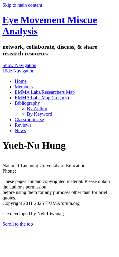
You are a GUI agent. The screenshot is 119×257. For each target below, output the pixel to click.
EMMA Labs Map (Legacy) (42, 97)
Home (21, 81)
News (20, 130)
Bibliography (27, 103)
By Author (37, 108)
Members (24, 86)
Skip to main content (22, 5)
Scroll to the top (17, 224)
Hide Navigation (18, 70)
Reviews (23, 125)
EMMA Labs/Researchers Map (45, 92)
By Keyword (39, 114)
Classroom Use (29, 119)
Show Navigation (19, 65)
